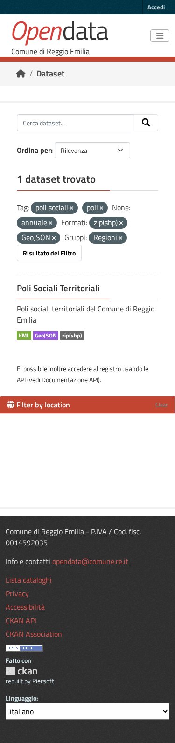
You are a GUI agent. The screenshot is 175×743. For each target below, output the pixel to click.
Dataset (50, 73)
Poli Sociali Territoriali (58, 288)
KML (24, 335)
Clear (161, 404)
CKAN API (21, 620)
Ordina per (34, 150)
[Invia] (146, 122)
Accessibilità (25, 606)
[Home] (21, 73)
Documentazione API (70, 380)
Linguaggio (21, 698)
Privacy (17, 593)
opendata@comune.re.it (90, 561)
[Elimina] (71, 208)
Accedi (156, 7)
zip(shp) (72, 335)
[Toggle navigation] (159, 35)
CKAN (21, 671)
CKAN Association (34, 634)
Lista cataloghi (29, 579)
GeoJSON (45, 335)
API (21, 380)
